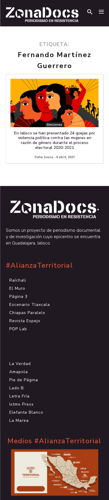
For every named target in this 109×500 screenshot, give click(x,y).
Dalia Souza (44, 157)
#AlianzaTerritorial (39, 265)
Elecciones (54, 125)
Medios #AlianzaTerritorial (54, 441)
